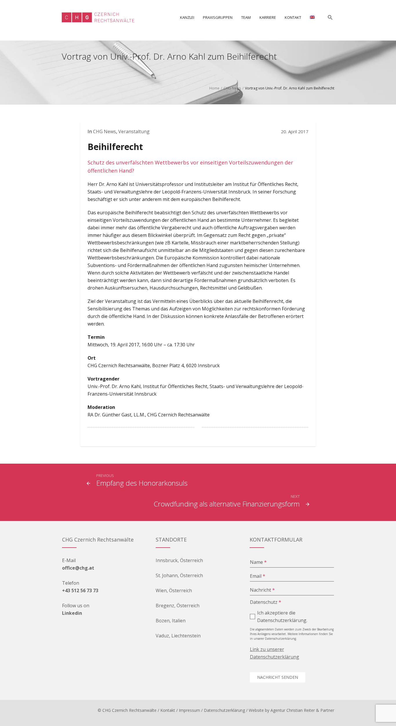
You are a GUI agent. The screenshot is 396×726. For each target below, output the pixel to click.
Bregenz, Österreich (177, 605)
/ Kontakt (166, 710)
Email (257, 576)
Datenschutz (265, 602)
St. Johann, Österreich (179, 575)
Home (214, 88)
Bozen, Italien (171, 620)
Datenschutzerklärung (224, 710)
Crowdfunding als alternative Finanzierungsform (227, 504)
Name (258, 562)
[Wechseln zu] (312, 17)
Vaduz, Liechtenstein (178, 635)
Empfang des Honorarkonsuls (142, 483)
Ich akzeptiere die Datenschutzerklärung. (282, 616)
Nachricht (262, 590)
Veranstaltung (134, 131)
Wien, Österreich (174, 590)
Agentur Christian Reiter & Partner (302, 710)
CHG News (232, 88)
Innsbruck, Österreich (179, 560)
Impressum (189, 710)
